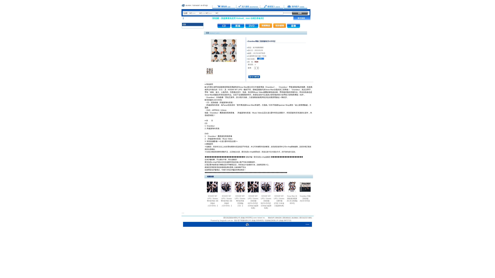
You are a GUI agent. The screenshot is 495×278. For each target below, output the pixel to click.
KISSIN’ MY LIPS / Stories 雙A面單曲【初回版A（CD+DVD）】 (213, 201)
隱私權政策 (287, 218)
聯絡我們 (271, 218)
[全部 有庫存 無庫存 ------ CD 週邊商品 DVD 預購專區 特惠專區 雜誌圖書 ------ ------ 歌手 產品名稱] (233, 13)
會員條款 (295, 218)
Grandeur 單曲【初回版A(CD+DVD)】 (305, 198)
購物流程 (278, 218)
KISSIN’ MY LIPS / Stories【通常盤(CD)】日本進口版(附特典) (279, 201)
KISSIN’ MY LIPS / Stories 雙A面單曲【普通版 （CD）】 (240, 201)
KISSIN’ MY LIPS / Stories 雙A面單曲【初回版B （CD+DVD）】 (227, 201)
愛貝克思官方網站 (306, 218)
